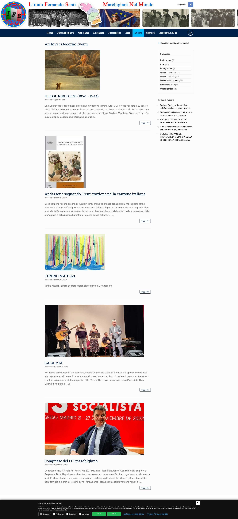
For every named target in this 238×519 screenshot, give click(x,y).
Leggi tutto (145, 123)
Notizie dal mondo (168, 72)
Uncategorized (166, 88)
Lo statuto (98, 32)
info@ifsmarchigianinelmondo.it (175, 42)
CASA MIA (54, 363)
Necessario (46, 514)
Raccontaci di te (168, 32)
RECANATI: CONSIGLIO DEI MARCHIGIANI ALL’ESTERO (173, 121)
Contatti (150, 32)
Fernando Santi (65, 32)
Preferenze (60, 514)
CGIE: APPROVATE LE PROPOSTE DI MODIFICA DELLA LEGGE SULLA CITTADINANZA (176, 136)
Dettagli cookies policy (134, 514)
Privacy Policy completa (157, 514)
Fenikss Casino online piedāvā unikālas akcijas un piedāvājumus (175, 107)
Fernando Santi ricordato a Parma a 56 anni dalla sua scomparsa (176, 114)
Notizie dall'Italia (167, 76)
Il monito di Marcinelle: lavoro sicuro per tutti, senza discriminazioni (176, 128)
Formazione (114, 32)
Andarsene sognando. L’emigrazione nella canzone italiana (95, 194)
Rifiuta (114, 514)
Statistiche (72, 514)
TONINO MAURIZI (60, 276)
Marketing (85, 514)
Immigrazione (166, 68)
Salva (99, 514)
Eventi (138, 32)
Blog (127, 32)
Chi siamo (83, 32)
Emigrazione (165, 60)
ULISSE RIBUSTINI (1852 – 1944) (72, 96)
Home (50, 32)
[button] (190, 33)
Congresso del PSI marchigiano (71, 461)
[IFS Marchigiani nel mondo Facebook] (190, 4)
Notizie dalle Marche (169, 80)
